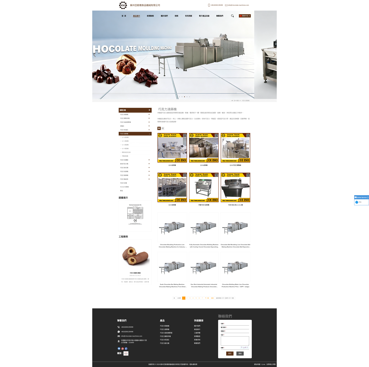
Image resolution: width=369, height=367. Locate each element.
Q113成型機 (125, 148)
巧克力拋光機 (124, 167)
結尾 (212, 298)
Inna (359, 202)
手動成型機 (125, 156)
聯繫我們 (219, 16)
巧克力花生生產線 (135, 273)
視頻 (176, 16)
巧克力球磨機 (124, 114)
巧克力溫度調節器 (125, 122)
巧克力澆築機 (124, 133)
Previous (119, 214)
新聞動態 (150, 16)
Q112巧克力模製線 (235, 165)
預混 (121, 190)
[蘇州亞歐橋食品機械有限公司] (123, 5)
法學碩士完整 (271, 364)
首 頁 (124, 16)
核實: (222, 347)
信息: (222, 335)
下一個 (207, 298)
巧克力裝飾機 (124, 175)
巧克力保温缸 (124, 130)
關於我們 (164, 16)
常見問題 (188, 16)
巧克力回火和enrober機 (235, 205)
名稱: (222, 323)
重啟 (240, 353)
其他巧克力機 (124, 164)
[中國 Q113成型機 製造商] (172, 187)
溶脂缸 (122, 126)
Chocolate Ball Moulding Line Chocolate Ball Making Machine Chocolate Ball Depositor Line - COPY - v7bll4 (235, 246)
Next (151, 214)
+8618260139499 (217, 5)
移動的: (223, 331)
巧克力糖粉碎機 (125, 118)
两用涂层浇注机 (126, 152)
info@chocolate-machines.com (238, 5)
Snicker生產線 (124, 187)
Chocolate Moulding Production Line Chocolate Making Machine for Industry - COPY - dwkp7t (172, 246)
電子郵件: (224, 327)
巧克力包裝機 (124, 171)
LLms (263, 364)
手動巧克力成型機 (203, 205)
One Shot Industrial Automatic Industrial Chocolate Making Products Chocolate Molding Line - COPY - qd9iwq (204, 286)
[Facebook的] (126, 348)
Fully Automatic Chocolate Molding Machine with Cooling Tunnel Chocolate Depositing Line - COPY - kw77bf (203, 246)
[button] (179, 96)
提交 (229, 353)
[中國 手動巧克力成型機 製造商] (204, 187)
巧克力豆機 (123, 183)
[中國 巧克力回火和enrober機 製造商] (235, 187)
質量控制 (197, 340)
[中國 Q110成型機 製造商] (172, 148)
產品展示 (136, 16)
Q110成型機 (125, 137)
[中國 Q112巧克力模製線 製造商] (235, 148)
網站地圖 (257, 364)
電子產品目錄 (204, 16)
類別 (237, 100)
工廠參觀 (197, 333)
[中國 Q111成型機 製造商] (204, 148)
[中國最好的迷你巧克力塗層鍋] (184, 54)
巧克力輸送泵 (124, 179)
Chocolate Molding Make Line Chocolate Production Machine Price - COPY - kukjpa (235, 285)
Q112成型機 (125, 144)
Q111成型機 (125, 141)
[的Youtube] (122, 348)
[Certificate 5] (135, 217)
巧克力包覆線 (124, 160)
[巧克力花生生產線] (135, 254)
